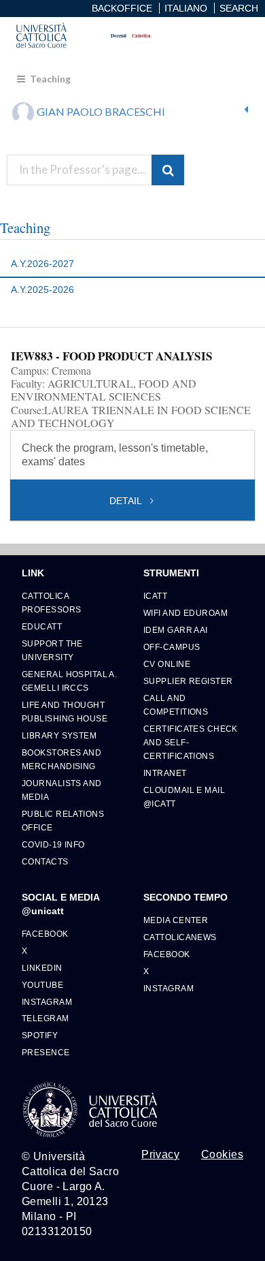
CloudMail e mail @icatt (184, 796)
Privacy (160, 1154)
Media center (175, 920)
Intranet (165, 772)
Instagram (47, 1001)
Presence (46, 1052)
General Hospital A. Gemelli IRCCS (69, 681)
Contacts (45, 861)
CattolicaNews (180, 937)
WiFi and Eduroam (185, 612)
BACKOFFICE (122, 8)
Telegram (45, 1018)
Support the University (52, 650)
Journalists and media (62, 790)
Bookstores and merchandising (61, 759)
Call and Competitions (175, 705)
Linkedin (42, 967)
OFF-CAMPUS (171, 646)
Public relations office (63, 820)
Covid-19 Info (53, 844)
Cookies (222, 1154)
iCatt (155, 595)
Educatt (42, 626)
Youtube (42, 984)
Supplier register (187, 680)
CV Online (166, 663)
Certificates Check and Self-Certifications (190, 742)
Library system (59, 735)
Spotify (40, 1035)
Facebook (45, 933)
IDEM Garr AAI (175, 629)
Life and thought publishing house (64, 711)
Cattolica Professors (51, 602)
